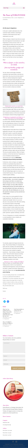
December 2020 (6, 430)
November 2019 (6, 432)
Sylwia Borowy (7, 17)
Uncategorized (6, 424)
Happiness (20, 17)
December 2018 (6, 435)
